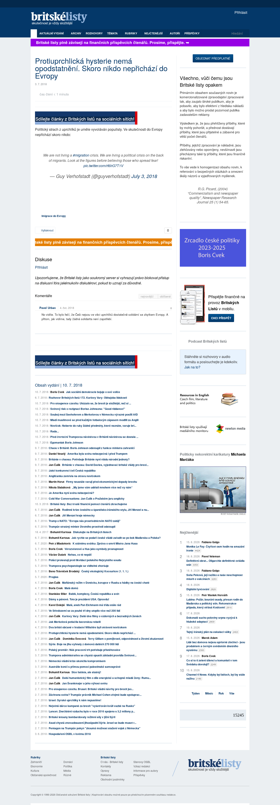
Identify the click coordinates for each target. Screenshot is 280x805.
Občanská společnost (43, 775)
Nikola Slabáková (59, 487)
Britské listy (61, 19)
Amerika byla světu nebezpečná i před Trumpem (97, 454)
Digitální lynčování (201, 589)
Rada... (54, 431)
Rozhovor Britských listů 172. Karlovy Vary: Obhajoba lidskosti (88, 398)
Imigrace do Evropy (54, 216)
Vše (231, 693)
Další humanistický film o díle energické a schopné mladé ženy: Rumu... (106, 678)
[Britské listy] (86, 118)
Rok (221, 693)
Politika (67, 766)
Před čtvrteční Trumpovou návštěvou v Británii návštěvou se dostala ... (94, 437)
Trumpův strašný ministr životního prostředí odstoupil (82, 526)
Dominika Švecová (74, 639)
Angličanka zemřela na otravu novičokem (74, 476)
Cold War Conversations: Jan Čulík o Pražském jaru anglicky (86, 498)
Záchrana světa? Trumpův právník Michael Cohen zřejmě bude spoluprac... (95, 695)
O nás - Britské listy (112, 762)
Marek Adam (210, 638)
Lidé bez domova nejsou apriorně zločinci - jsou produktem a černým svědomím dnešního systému (215, 646)
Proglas (53, 577)
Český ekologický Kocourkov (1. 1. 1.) (104, 571)
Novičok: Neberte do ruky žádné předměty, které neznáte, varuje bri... (93, 426)
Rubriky (131, 33)
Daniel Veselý (57, 454)
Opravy (105, 770)
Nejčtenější (189, 532)
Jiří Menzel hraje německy (78, 515)
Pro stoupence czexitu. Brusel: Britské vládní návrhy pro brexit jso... (91, 689)
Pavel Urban (47, 308)
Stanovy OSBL (142, 762)
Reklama (106, 775)
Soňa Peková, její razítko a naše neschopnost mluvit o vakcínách (214, 577)
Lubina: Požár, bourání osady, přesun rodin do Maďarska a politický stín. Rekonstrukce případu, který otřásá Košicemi (214, 603)
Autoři (175, 33)
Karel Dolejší (57, 605)
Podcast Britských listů (207, 341)
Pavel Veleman (211, 556)
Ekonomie (37, 766)
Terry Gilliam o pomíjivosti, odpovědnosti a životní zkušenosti (125, 639)
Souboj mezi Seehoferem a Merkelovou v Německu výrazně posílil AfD (94, 414)
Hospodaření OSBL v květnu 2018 (70, 734)
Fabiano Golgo (210, 542)
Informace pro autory (145, 770)
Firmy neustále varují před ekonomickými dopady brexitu (101, 482)
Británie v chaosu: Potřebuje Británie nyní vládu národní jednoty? (89, 459)
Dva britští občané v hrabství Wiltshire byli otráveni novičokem (88, 627)
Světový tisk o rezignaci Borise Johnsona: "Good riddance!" (87, 409)
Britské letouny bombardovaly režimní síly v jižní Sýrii (82, 717)
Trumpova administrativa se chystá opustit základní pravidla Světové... (92, 655)
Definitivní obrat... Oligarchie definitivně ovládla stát (215, 563)
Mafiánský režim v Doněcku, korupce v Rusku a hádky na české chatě (105, 583)
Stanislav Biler (58, 594)
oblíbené (165, 296)
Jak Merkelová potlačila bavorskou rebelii (75, 622)
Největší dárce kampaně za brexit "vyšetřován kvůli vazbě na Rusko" (92, 706)
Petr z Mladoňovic (60, 543)
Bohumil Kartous (60, 532)
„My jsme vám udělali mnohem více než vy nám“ (102, 487)
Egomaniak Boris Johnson (66, 442)
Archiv (76, 33)
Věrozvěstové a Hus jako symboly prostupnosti (94, 549)
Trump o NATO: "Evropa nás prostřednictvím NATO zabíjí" (85, 521)
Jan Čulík (54, 465)
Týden (196, 693)
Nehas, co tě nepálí (79, 555)
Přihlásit (240, 12)
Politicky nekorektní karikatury (213, 457)
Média (67, 770)
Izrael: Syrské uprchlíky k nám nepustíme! (75, 700)
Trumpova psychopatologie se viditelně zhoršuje (79, 566)
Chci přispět (221, 318)
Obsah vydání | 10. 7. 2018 (58, 385)
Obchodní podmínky (112, 779)
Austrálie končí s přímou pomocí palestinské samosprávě (85, 667)
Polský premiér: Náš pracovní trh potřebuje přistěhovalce (84, 650)
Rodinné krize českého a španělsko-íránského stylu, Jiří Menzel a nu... (105, 510)
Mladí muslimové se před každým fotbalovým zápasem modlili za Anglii (94, 420)
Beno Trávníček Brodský (64, 571)
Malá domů (71, 588)
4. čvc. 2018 (67, 308)
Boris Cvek (57, 392)
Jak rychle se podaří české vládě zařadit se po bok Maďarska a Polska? (116, 538)
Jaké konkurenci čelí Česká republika (72, 470)
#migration (81, 155)
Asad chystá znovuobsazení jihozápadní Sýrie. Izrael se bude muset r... (92, 723)
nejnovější (147, 296)
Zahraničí (36, 762)
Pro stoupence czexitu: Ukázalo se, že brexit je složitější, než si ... (90, 403)
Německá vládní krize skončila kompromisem (77, 661)
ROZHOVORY (94, 33)
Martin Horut (56, 482)
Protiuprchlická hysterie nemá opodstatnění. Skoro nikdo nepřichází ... (92, 633)
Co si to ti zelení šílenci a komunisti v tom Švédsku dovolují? (211, 662)
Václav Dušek (57, 555)
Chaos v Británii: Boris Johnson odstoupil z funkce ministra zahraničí (92, 448)
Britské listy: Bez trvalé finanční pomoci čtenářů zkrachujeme (88, 504)
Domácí (68, 762)
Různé (67, 775)
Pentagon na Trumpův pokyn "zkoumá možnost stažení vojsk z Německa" (94, 728)
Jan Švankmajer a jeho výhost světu (84, 683)
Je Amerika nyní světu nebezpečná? (71, 493)
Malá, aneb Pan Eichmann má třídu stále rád (93, 605)
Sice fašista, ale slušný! (86, 672)
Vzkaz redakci (141, 766)
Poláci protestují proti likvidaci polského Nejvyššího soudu (85, 560)
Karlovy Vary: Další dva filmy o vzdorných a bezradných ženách (101, 616)
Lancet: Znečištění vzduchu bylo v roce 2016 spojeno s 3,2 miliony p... (92, 711)
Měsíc (209, 693)
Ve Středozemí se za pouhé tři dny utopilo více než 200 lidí (84, 611)
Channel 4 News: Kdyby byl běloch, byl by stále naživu (215, 676)
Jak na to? (192, 367)
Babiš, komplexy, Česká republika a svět (94, 594)
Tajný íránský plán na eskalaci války (212, 632)
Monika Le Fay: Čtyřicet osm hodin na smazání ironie (215, 548)
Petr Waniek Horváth (215, 595)
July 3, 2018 (144, 176)
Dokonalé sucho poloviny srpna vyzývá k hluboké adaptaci (211, 620)
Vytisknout (46, 230)
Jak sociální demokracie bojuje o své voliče (93, 392)
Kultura (35, 770)
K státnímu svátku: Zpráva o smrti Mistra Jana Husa (105, 543)
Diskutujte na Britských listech (92, 532)
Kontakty (106, 766)
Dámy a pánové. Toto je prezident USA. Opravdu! (79, 599)
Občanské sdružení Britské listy (73, 794)
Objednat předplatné (213, 58)
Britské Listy (215, 765)
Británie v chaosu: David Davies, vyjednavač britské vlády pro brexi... (105, 465)
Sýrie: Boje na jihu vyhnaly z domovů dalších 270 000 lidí (84, 644)
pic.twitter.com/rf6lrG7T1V (103, 165)
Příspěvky (192, 33)
